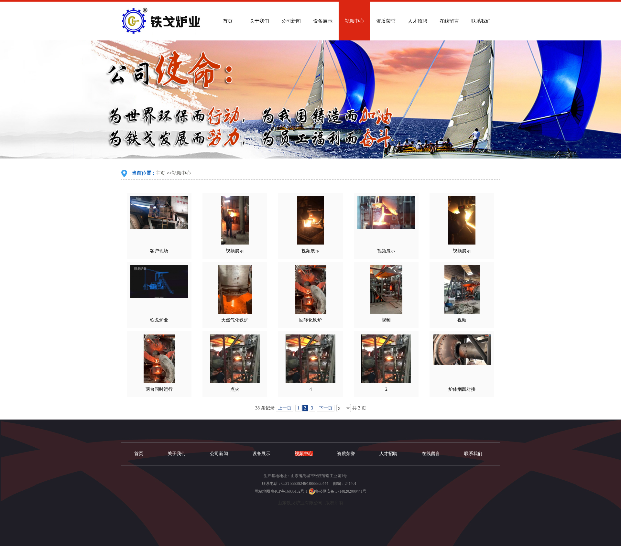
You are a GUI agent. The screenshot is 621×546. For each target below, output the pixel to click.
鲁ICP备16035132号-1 (289, 491)
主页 (160, 173)
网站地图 (262, 491)
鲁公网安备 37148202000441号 (340, 491)
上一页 (284, 408)
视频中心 (181, 173)
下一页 (325, 408)
